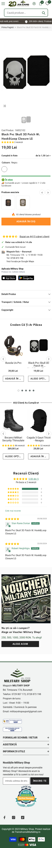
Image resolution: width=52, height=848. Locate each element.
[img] (12, 519)
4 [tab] (30, 390)
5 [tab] (33, 390)
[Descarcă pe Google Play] (26, 277)
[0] (47, 3)
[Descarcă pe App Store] (8, 277)
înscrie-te (40, 780)
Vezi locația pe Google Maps (20, 261)
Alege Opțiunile (39, 378)
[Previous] (3, 358)
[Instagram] (13, 817)
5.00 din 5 (33, 479)
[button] (3, 3)
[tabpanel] (13, 358)
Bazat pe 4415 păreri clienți (34, 236)
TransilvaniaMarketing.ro (27, 832)
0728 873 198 (17, 258)
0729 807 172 (19, 694)
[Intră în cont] (34, 3)
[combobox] (26, 12)
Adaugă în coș (25, 221)
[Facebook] (4, 817)
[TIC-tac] (22, 817)
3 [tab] (26, 390)
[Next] (48, 358)
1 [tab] (18, 390)
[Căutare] (44, 13)
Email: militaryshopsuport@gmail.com (22, 711)
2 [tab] (22, 390)
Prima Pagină (7, 27)
